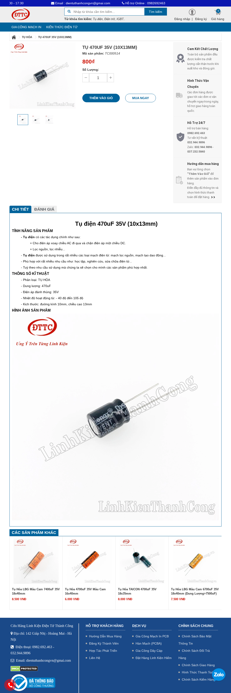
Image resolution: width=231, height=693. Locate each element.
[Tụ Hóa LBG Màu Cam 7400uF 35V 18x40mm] (36, 561)
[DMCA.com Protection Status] (24, 668)
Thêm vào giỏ (101, 98)
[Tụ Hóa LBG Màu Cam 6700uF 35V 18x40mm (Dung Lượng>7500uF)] (195, 561)
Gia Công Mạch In (26, 27)
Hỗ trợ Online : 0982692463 (127, 3)
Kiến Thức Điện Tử (62, 27)
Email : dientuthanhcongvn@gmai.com (65, 3)
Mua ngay (140, 98)
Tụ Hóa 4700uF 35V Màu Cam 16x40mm (85, 591)
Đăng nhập (182, 19)
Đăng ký (201, 19)
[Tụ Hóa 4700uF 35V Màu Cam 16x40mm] (89, 561)
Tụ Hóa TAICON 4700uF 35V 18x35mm (137, 591)
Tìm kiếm (155, 12)
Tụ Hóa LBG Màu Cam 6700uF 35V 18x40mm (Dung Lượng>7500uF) (195, 591)
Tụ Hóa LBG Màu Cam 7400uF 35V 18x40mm (36, 591)
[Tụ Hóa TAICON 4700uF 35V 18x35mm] (142, 561)
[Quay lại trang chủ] (14, 37)
